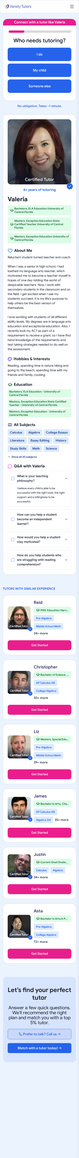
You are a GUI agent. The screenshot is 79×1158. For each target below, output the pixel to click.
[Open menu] (72, 6)
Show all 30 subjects (24, 457)
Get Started (39, 645)
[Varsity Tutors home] (18, 6)
